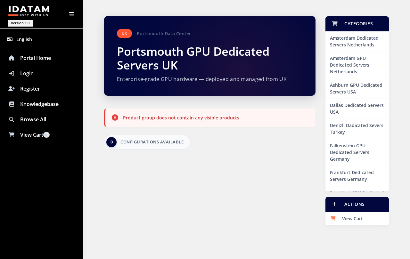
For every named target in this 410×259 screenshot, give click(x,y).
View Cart (351, 218)
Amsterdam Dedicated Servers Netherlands (354, 41)
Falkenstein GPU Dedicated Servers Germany (349, 152)
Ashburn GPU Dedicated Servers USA (356, 88)
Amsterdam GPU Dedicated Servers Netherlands (349, 65)
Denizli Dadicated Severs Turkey (356, 128)
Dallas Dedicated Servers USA (357, 108)
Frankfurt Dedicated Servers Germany (352, 175)
